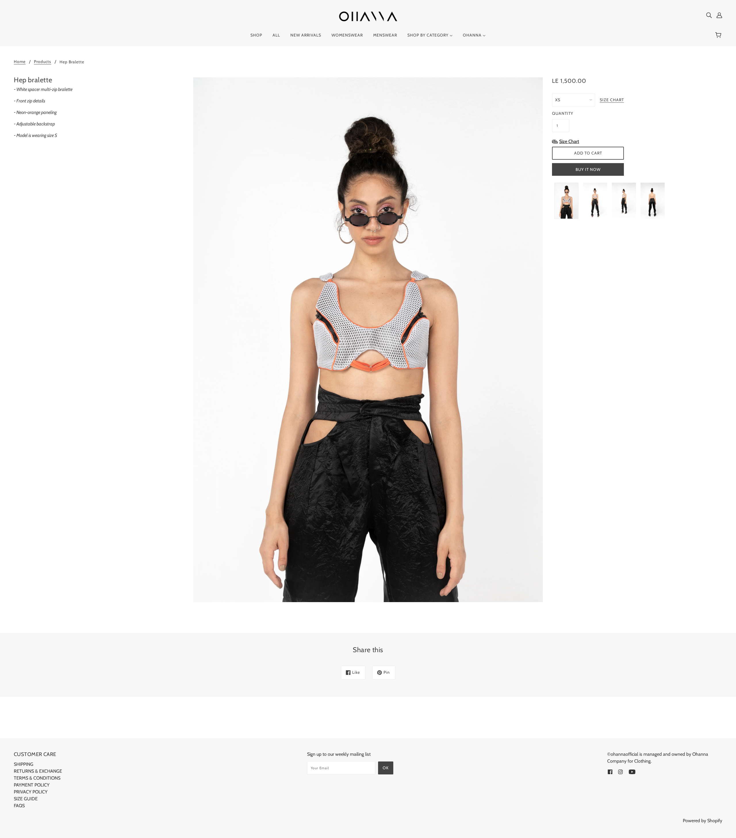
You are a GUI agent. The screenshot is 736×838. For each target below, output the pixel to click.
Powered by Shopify (702, 820)
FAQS (19, 805)
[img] (709, 15)
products (42, 62)
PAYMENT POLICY (31, 785)
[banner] (368, 16)
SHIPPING (23, 764)
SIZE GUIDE (26, 798)
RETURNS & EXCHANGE (38, 771)
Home (20, 62)
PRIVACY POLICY (30, 792)
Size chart (612, 100)
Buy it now (588, 169)
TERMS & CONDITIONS (37, 778)
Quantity (560, 113)
